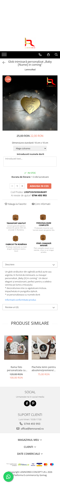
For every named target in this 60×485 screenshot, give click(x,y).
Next (55, 106)
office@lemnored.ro (32, 428)
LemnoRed (30, 69)
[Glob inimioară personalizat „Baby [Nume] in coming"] (30, 103)
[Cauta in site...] (56, 54)
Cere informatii (42, 203)
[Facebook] (27, 403)
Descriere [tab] (9, 264)
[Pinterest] (33, 403)
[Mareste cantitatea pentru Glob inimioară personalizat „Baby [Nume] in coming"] (22, 186)
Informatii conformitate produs (20, 299)
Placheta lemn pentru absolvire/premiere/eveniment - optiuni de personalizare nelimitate (44, 368)
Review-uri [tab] (11, 307)
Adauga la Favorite (16, 203)
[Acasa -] (30, 43)
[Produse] (5, 55)
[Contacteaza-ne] (40, 54)
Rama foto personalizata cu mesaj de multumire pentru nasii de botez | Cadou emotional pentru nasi (16, 368)
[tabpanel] (30, 103)
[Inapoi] (2, 62)
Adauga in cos (39, 186)
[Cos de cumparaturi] (48, 54)
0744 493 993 (31, 423)
